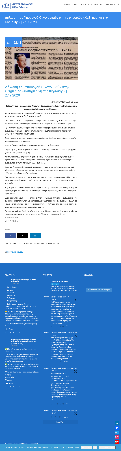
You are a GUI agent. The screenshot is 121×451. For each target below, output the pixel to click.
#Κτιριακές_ (26, 372)
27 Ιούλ (54, 371)
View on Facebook (11, 333)
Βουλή (74, 5)
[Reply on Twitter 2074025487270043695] (52, 417)
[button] (118, 4)
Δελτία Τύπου (27, 243)
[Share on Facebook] (10, 235)
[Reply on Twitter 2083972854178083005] (52, 326)
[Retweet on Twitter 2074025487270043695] (56, 417)
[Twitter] (117, 432)
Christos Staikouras (58, 297)
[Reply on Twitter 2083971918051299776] (52, 361)
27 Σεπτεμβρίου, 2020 (13, 243)
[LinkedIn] (117, 423)
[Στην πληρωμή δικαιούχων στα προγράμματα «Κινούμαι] (86, 283)
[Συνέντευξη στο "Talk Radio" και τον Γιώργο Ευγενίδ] (110, 283)
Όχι (95, 447)
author (57, 243)
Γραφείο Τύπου (86, 5)
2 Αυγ (54, 299)
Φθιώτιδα (98, 5)
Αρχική (67, 5)
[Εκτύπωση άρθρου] (6, 252)
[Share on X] (22, 235)
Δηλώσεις (34, 243)
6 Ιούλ (54, 413)
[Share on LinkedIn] (35, 235)
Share (20, 333)
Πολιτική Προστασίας (107, 447)
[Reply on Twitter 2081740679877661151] (52, 403)
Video (11, 383)
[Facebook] (117, 428)
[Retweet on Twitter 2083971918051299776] (56, 361)
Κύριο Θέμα (40, 243)
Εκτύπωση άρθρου (15, 252)
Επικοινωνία (110, 5)
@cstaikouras (72, 297)
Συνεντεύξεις (48, 243)
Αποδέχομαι (86, 447)
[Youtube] (117, 442)
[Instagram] (117, 437)
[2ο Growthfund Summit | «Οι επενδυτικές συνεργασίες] (98, 283)
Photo (11, 329)
